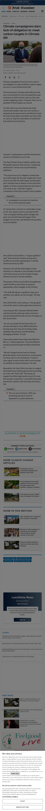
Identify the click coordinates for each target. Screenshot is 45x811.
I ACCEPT (22, 801)
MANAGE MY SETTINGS (22, 807)
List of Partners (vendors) (10, 797)
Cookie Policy (15, 773)
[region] (22, 781)
